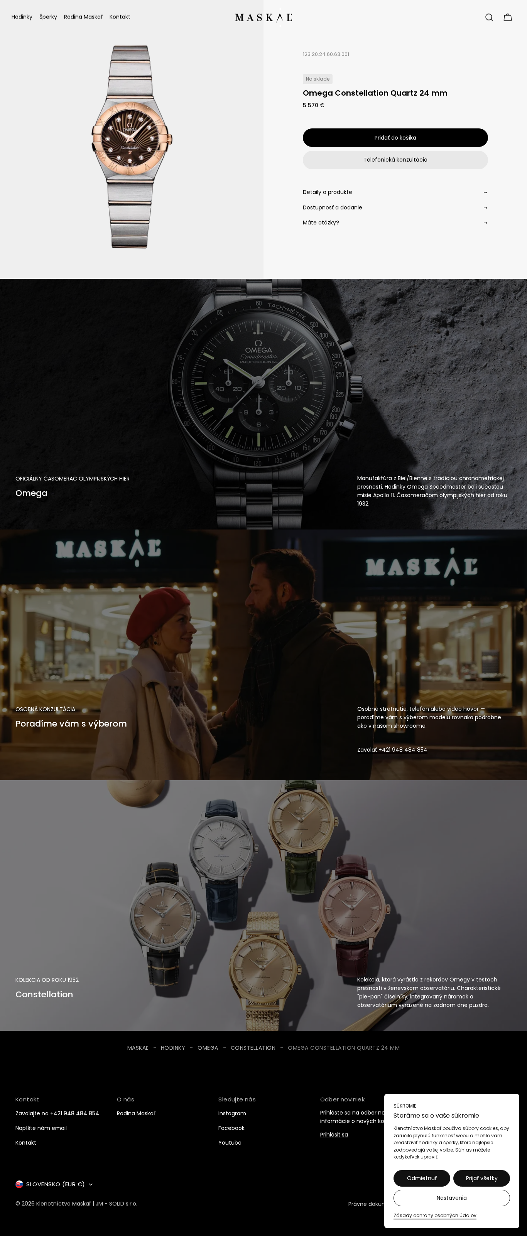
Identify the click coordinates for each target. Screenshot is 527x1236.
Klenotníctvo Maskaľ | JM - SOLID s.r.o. (86, 1204)
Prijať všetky (482, 1178)
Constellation (253, 1048)
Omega (208, 1048)
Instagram (232, 1113)
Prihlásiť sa (334, 1135)
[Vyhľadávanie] (489, 17)
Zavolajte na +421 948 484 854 (57, 1113)
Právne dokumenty (374, 1204)
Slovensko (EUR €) (55, 1184)
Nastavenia (452, 1198)
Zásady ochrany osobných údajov (435, 1215)
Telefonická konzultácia (395, 160)
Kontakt (25, 1143)
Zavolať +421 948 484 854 (392, 750)
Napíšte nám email (41, 1128)
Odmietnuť (422, 1178)
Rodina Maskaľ (136, 1113)
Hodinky (173, 1048)
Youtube (230, 1143)
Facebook (231, 1128)
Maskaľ (138, 1048)
